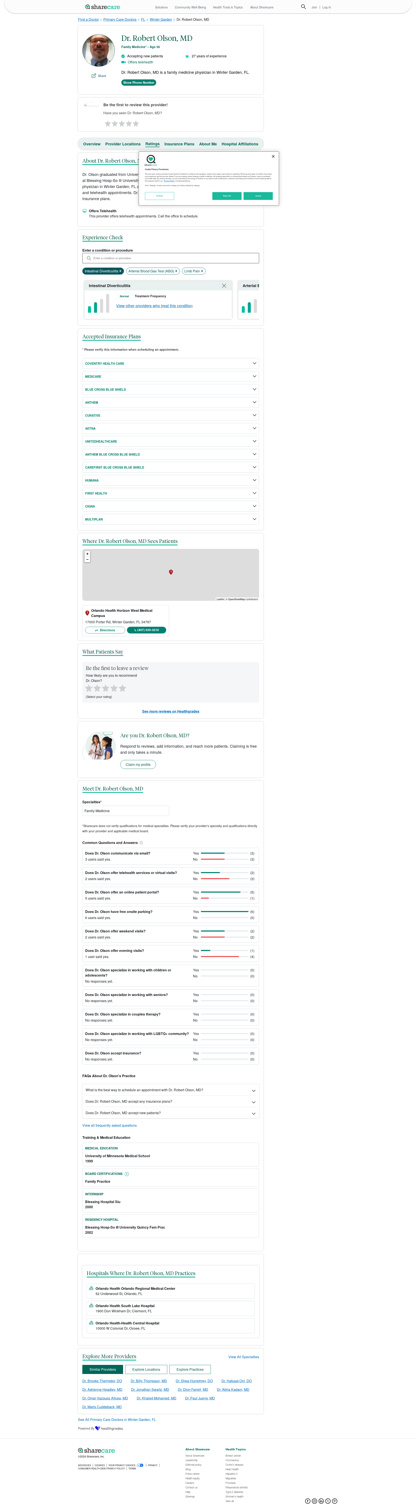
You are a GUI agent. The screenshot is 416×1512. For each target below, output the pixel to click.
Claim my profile (138, 764)
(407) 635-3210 (148, 630)
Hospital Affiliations (240, 144)
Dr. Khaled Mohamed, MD (156, 1398)
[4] (129, 122)
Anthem (91, 402)
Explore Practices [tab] (190, 1369)
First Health (96, 493)
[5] (136, 122)
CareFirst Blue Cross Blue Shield (114, 467)
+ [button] (87, 553)
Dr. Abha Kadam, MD (233, 1389)
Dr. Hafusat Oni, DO (236, 1380)
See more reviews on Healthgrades (170, 711)
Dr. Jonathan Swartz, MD (150, 1389)
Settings (159, 196)
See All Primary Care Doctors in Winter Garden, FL (117, 1419)
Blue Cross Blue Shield (105, 389)
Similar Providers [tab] (102, 1369)
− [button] (87, 559)
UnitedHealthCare (101, 441)
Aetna (90, 428)
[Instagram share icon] (314, 1502)
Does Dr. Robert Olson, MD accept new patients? (123, 1112)
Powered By (86, 1428)
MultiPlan (94, 519)
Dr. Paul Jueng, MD (200, 1398)
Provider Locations (123, 144)
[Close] (273, 156)
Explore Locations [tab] (146, 1369)
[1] (107, 122)
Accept (258, 196)
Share (102, 76)
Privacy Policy (169, 181)
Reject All (227, 196)
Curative (92, 415)
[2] (114, 122)
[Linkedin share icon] (321, 1502)
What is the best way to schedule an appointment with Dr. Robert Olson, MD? (144, 1089)
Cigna (90, 506)
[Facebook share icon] (307, 1502)
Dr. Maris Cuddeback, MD (102, 1406)
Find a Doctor (88, 19)
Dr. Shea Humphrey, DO (194, 1380)
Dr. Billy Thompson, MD (149, 1380)
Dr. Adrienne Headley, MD (102, 1389)
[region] (208, 178)
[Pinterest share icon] (334, 1502)
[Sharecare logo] (125, 1450)
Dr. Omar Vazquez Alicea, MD (105, 1398)
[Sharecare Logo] (103, 6)
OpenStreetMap (236, 599)
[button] (140, 842)
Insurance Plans (179, 144)
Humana (92, 480)
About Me (208, 144)
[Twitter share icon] (328, 1502)
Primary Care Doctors (119, 19)
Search (303, 7)
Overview (92, 144)
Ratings (152, 143)
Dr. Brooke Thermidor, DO (102, 1380)
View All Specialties (243, 1356)
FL (143, 19)
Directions (107, 630)
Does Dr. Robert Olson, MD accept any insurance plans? (129, 1101)
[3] (121, 122)
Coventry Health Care (104, 363)
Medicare (93, 376)
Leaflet (220, 599)
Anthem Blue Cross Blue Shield (112, 454)
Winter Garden (161, 19)
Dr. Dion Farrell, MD (193, 1389)
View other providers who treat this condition (154, 305)
